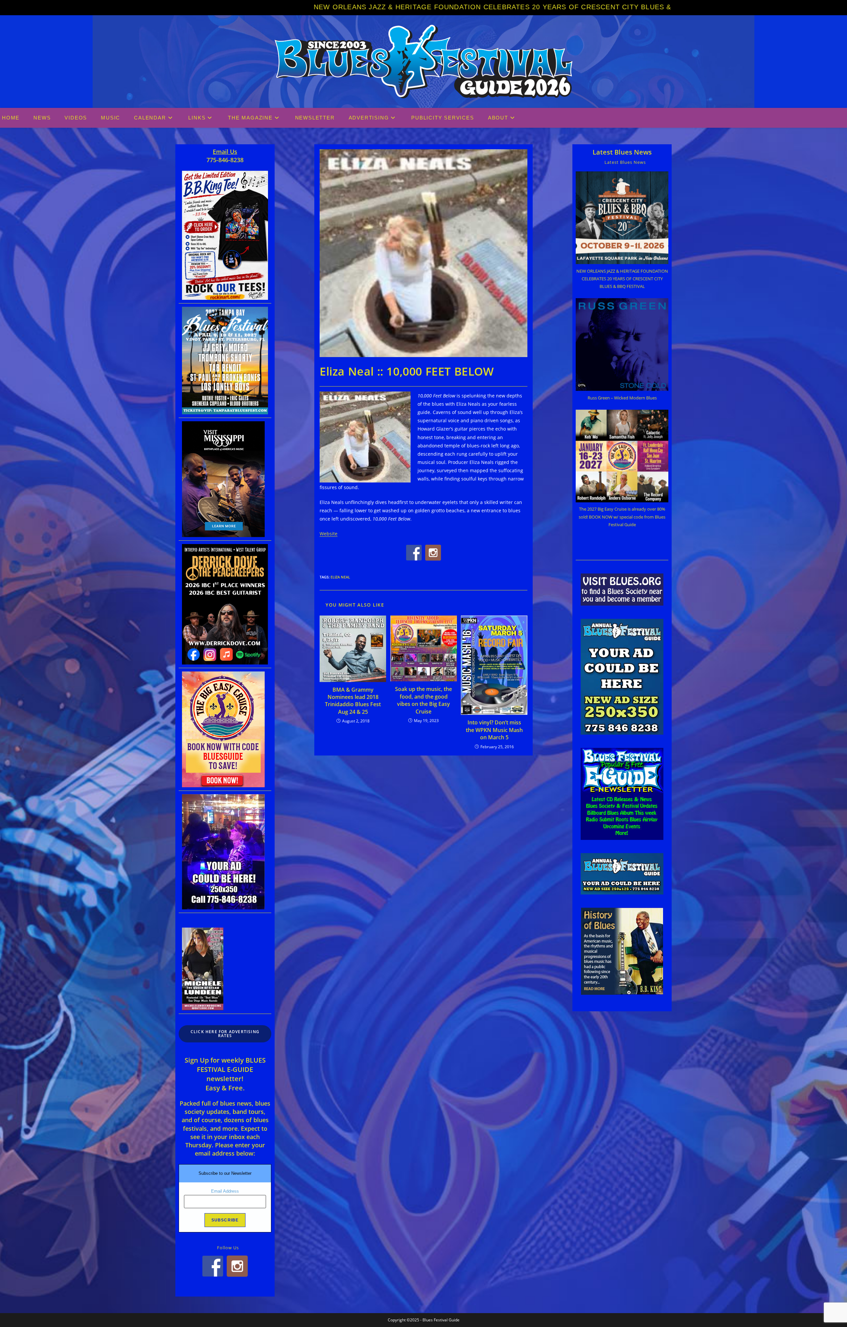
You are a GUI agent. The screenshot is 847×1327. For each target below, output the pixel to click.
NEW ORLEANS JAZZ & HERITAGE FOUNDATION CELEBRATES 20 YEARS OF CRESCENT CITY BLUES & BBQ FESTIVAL (308, 7)
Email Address (225, 1191)
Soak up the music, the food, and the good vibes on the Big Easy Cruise (423, 700)
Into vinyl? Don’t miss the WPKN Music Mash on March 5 (494, 730)
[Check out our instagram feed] (433, 553)
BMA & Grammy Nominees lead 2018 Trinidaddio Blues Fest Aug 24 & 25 (353, 700)
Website (328, 533)
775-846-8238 (225, 160)
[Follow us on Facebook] (414, 553)
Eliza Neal (340, 576)
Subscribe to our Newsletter (225, 1173)
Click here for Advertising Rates (225, 1033)
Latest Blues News (622, 152)
